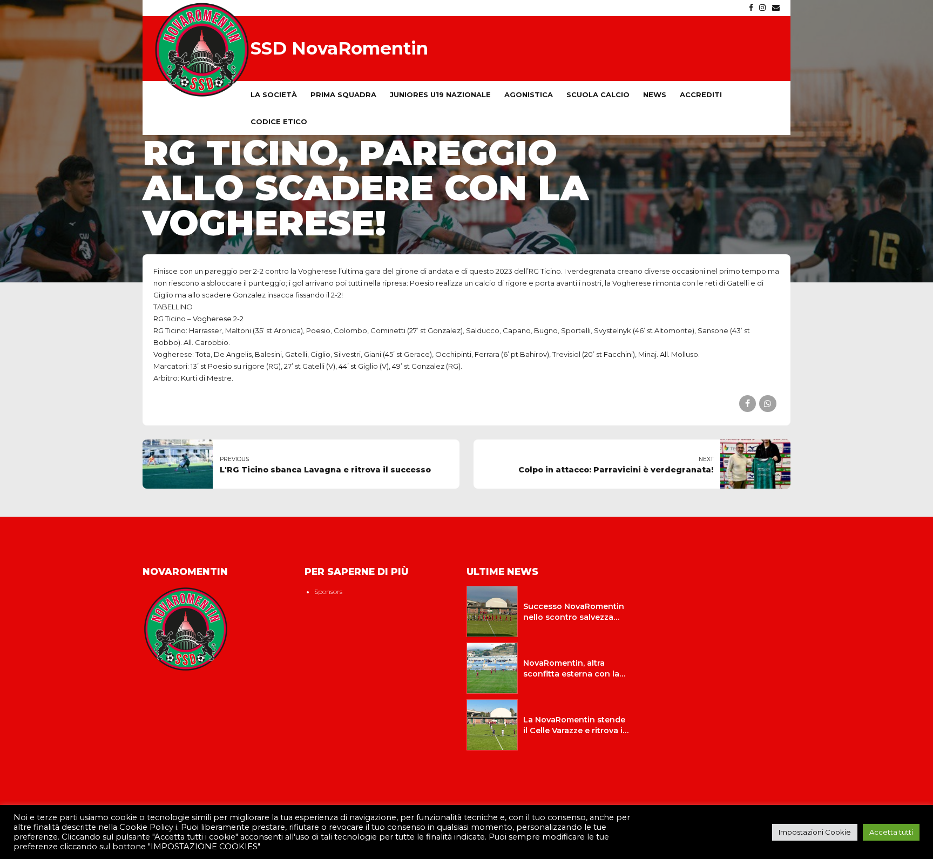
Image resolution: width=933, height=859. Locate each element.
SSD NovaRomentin (339, 48)
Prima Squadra (343, 94)
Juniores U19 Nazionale (440, 94)
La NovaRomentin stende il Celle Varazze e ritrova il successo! (574, 730)
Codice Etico (279, 121)
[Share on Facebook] (747, 403)
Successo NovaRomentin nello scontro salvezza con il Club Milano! (573, 617)
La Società (274, 94)
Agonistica (528, 94)
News (654, 94)
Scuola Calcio (598, 94)
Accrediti (701, 94)
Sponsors (328, 592)
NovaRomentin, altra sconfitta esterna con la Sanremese (571, 673)
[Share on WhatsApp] (767, 403)
